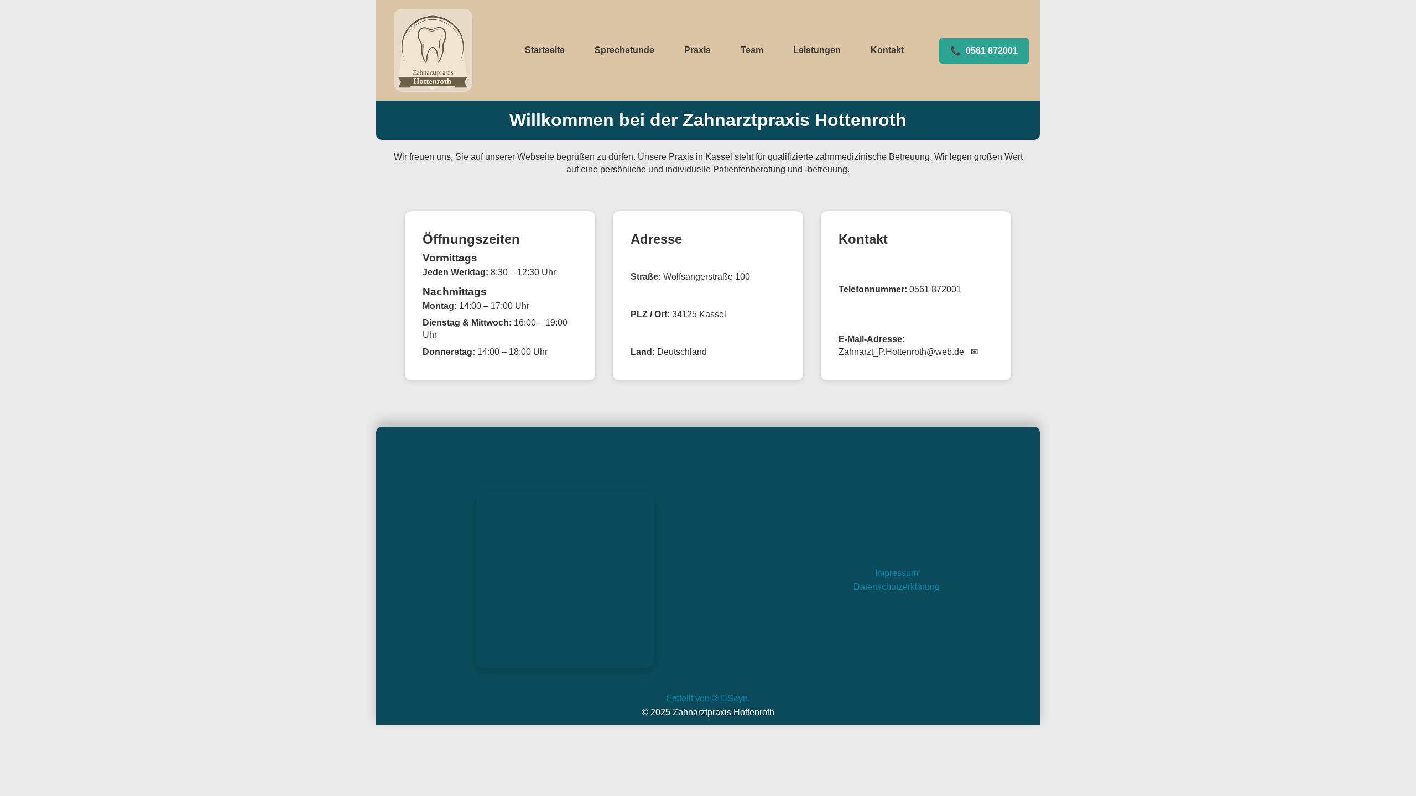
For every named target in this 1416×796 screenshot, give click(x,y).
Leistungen (817, 50)
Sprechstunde (624, 50)
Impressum (896, 573)
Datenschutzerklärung (896, 586)
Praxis (697, 50)
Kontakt (887, 50)
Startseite (545, 50)
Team (752, 50)
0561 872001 (984, 50)
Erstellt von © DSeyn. (708, 698)
